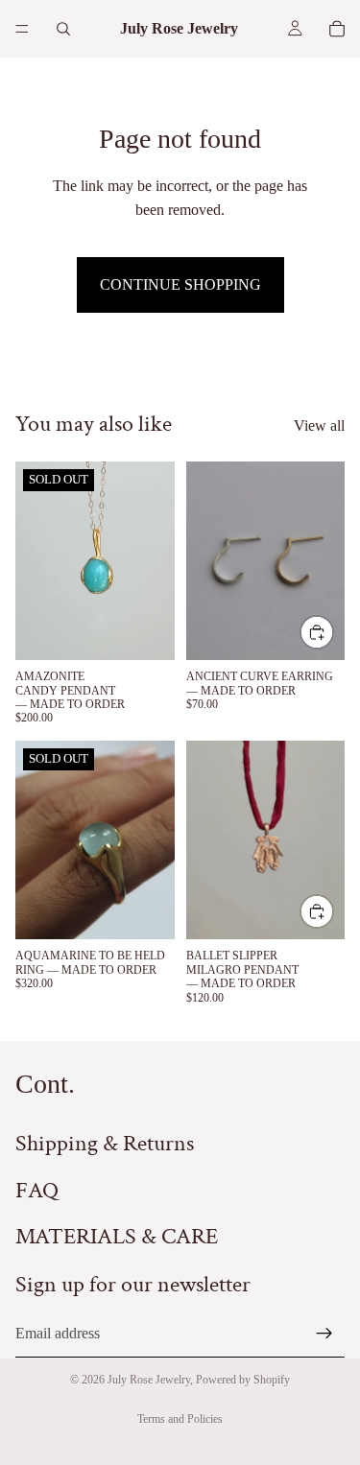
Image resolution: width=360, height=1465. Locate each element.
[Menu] (22, 29)
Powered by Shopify (243, 1379)
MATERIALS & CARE (116, 1236)
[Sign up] (324, 1332)
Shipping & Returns (104, 1143)
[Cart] (337, 29)
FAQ (37, 1189)
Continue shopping (180, 284)
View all (319, 425)
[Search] (63, 29)
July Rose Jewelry (149, 1379)
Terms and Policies (180, 1419)
